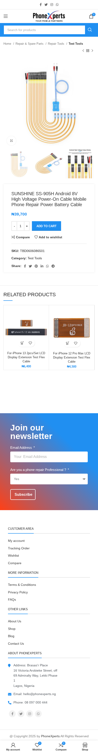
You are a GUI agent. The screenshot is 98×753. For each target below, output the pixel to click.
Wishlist (13, 555)
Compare (14, 563)
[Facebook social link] (40, 5)
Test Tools (76, 43)
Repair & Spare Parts (29, 43)
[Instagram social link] (51, 5)
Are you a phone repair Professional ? (38, 470)
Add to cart (46, 226)
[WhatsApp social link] (57, 5)
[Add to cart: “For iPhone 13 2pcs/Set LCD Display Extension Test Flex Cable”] (22, 343)
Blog (11, 636)
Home (7, 43)
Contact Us (16, 643)
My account (16, 541)
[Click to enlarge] (11, 140)
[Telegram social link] (53, 266)
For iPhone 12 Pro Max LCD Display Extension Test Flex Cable (71, 357)
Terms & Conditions (22, 585)
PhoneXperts (50, 736)
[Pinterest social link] (36, 266)
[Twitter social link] (46, 5)
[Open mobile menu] (5, 16)
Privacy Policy (18, 592)
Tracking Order (19, 548)
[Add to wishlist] (30, 343)
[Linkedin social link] (42, 266)
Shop (11, 629)
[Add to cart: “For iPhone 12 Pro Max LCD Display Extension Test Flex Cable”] (68, 343)
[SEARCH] (90, 30)
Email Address (21, 447)
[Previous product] (83, 50)
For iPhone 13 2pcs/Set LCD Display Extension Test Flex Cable (26, 357)
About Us (14, 621)
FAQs (12, 599)
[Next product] (92, 50)
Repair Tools (56, 43)
